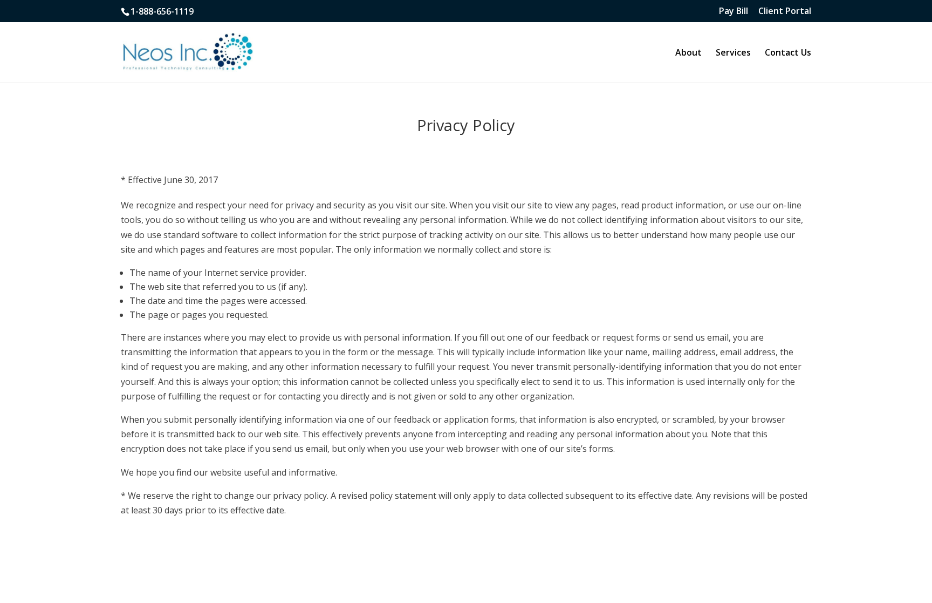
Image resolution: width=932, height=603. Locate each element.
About (688, 53)
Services (733, 53)
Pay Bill (733, 11)
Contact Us (788, 53)
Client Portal (784, 11)
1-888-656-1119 (162, 11)
